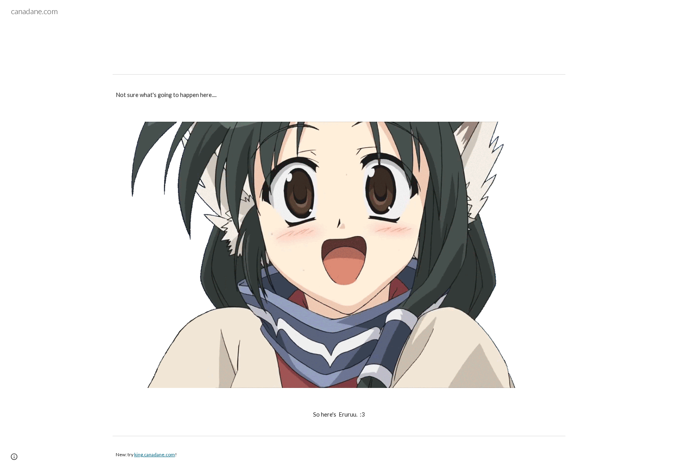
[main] (339, 95)
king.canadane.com (154, 454)
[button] (14, 456)
